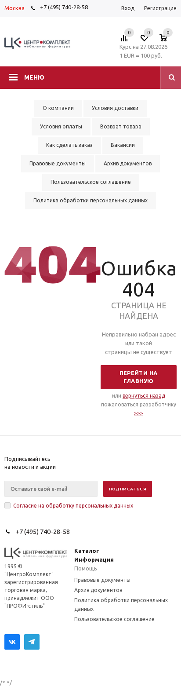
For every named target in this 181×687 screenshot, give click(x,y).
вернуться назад (144, 395)
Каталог (86, 551)
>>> (138, 413)
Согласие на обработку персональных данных (73, 505)
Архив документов (98, 590)
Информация (94, 559)
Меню (34, 77)
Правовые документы (102, 580)
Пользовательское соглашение (114, 619)
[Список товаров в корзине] (167, 40)
